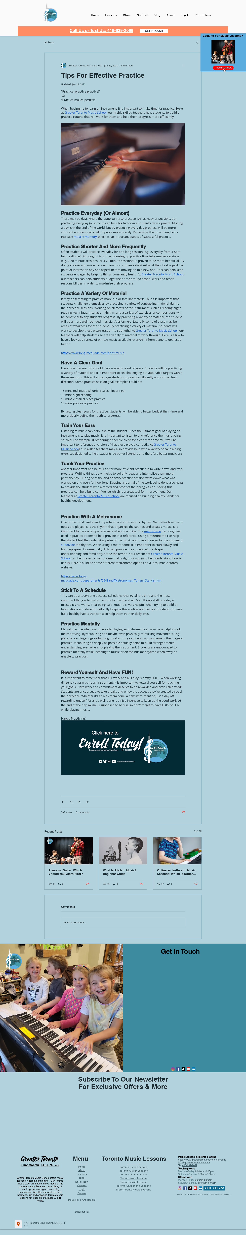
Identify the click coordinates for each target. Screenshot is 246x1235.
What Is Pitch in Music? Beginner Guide (120, 872)
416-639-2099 (189, 1165)
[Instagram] (173, 1069)
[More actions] (183, 65)
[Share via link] (87, 801)
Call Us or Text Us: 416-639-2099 (101, 30)
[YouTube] (188, 1069)
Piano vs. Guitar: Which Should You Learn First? (66, 872)
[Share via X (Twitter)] (70, 801)
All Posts (49, 42)
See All (198, 831)
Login (82, 1189)
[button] (197, 42)
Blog (82, 1177)
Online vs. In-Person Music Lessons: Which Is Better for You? (176, 872)
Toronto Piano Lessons (134, 1167)
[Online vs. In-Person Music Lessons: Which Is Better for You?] (177, 850)
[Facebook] (178, 1069)
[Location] (18, 1224)
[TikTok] (183, 1069)
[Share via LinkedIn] (79, 801)
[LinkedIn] (193, 1069)
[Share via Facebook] (62, 801)
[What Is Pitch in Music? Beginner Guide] (123, 850)
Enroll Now (82, 1181)
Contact (82, 1185)
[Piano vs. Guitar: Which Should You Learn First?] (69, 850)
